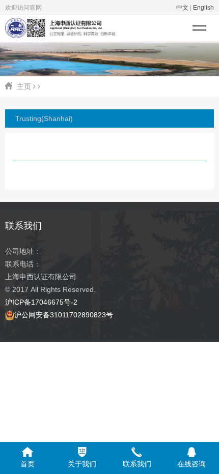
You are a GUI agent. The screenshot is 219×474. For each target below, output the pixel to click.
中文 (182, 7)
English (203, 7)
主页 (24, 86)
